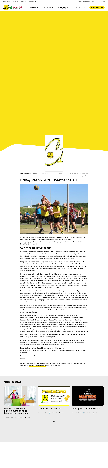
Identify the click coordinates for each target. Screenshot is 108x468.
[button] (53, 421)
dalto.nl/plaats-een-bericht (37, 365)
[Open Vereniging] (67, 7)
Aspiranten (27, 173)
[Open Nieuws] (37, 7)
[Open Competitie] (52, 7)
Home (21, 173)
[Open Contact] (80, 7)
